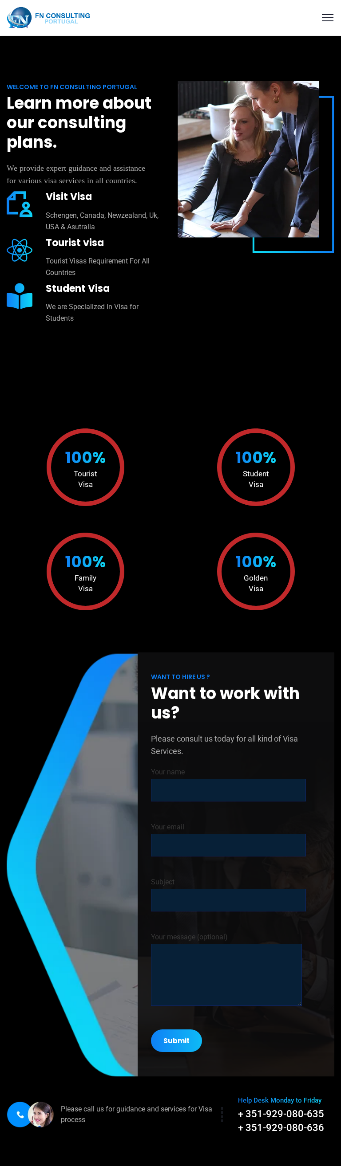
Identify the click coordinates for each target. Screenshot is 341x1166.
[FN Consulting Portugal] (49, 17)
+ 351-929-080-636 (281, 1127)
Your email (167, 827)
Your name (168, 772)
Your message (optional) (189, 937)
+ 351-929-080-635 (281, 1113)
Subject (162, 882)
